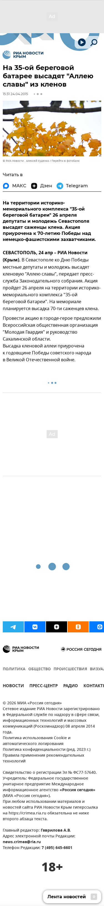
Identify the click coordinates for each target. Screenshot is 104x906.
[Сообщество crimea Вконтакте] (34, 626)
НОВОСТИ (13, 686)
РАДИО (70, 686)
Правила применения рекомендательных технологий (43, 758)
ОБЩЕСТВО (39, 669)
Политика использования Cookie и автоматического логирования (36, 741)
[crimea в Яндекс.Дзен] (56, 626)
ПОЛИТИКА (14, 669)
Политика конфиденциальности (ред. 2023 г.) (46, 750)
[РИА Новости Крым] (22, 54)
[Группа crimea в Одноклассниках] (78, 626)
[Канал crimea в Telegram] (13, 626)
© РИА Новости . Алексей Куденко (26, 161)
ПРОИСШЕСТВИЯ (70, 669)
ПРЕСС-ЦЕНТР (43, 686)
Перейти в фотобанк (66, 161)
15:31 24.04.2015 (15, 94)
